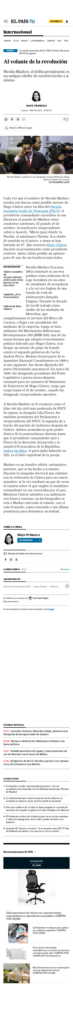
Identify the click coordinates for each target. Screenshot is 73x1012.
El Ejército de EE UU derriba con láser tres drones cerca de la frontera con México (36, 763)
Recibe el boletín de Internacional (25, 553)
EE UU (16, 41)
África (67, 41)
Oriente (51, 41)
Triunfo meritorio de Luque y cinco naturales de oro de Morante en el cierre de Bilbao (35, 753)
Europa (7, 41)
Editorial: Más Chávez (12, 307)
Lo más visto (11, 778)
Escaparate (36, 863)
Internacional (17, 32)
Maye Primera (36, 105)
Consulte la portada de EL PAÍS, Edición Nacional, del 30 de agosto (44, 52)
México (24, 41)
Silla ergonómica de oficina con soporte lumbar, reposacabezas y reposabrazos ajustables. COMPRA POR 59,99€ (36, 916)
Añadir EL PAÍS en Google (20, 128)
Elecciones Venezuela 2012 (17, 586)
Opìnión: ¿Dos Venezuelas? (12, 295)
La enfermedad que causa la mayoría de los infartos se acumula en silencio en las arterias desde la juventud (34, 799)
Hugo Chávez (57, 245)
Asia (59, 41)
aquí (52, 609)
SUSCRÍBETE (56, 21)
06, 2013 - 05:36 (41, 110)
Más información (10, 601)
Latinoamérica (38, 41)
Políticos (54, 586)
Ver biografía (26, 540)
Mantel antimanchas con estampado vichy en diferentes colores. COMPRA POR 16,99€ (51, 970)
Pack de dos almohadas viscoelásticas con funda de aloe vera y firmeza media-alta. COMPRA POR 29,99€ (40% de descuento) (51, 951)
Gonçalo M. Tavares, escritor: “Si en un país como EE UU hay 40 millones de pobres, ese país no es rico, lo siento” (37, 830)
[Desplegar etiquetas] (67, 586)
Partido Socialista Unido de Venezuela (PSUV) (32, 209)
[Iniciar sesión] (67, 21)
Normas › (65, 569)
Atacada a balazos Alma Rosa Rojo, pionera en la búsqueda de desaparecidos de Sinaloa (35, 733)
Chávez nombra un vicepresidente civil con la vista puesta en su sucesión (13, 279)
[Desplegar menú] (6, 21)
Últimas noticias (13, 725)
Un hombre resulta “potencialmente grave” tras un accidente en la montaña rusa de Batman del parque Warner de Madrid (37, 789)
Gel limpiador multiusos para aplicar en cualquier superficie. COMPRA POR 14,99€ (51, 930)
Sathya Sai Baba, (15, 451)
